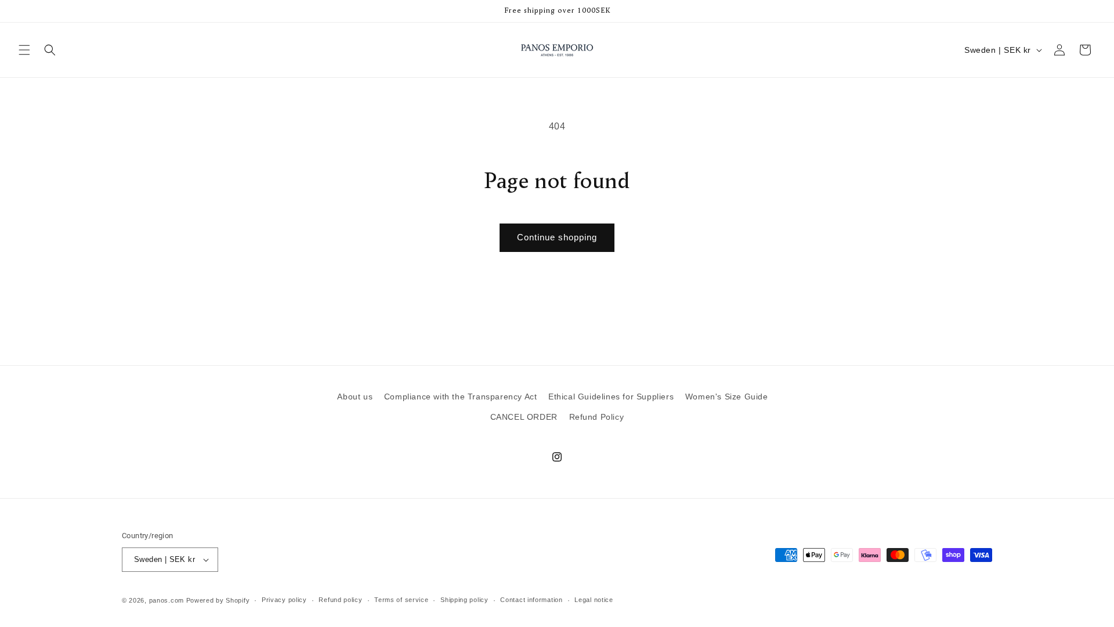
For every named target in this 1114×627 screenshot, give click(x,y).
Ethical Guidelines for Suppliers (611, 396)
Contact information (531, 599)
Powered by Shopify (218, 600)
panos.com (166, 600)
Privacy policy (284, 599)
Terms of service (401, 599)
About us (354, 396)
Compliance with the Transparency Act (460, 396)
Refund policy (340, 599)
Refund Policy (596, 416)
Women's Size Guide (726, 396)
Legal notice (593, 599)
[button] (24, 50)
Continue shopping (557, 237)
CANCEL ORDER (524, 416)
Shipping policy (464, 599)
